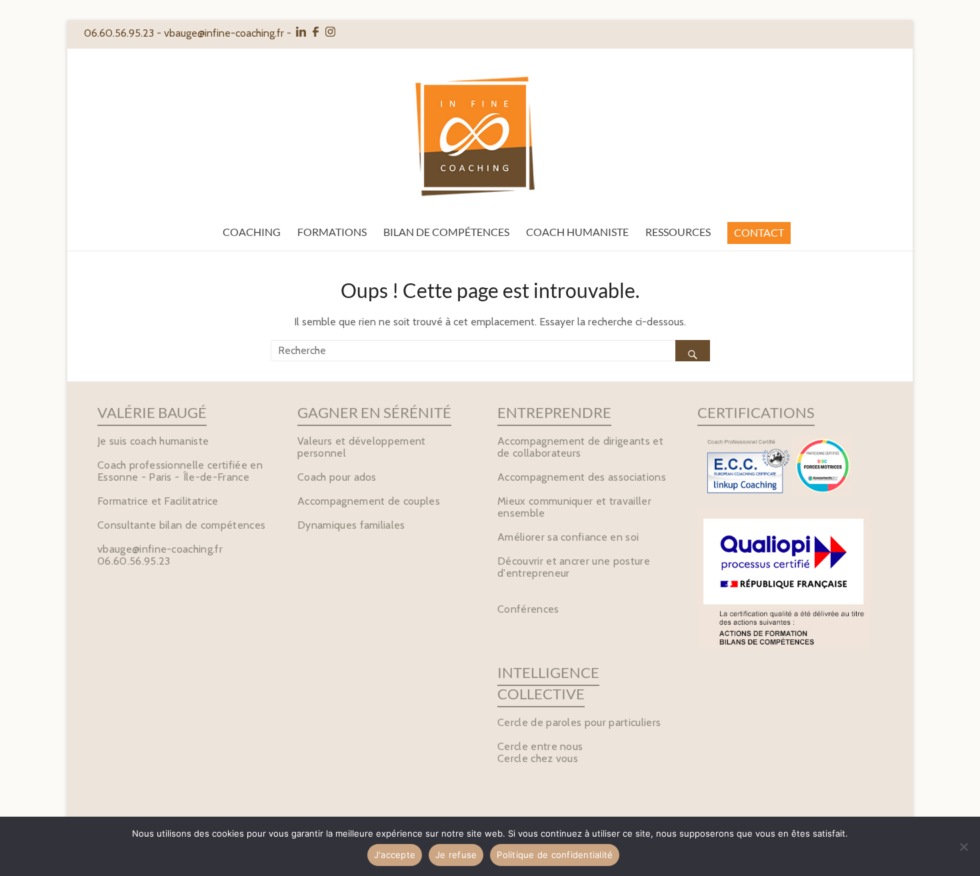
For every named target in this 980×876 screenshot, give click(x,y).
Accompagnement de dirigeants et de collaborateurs (580, 447)
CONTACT (759, 232)
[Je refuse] (963, 846)
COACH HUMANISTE (577, 231)
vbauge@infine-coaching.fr (224, 33)
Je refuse (456, 854)
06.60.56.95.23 (133, 561)
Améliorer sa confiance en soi (568, 537)
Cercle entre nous (540, 746)
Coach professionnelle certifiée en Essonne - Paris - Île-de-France (180, 471)
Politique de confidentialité (555, 854)
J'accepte (394, 854)
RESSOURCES (678, 231)
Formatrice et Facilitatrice (158, 501)
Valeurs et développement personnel (361, 447)
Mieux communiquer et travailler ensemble (574, 507)
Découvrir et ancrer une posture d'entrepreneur (573, 567)
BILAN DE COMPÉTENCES (446, 231)
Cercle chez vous (537, 758)
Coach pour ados (337, 477)
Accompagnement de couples (368, 501)
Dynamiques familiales (351, 525)
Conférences (528, 609)
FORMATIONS (332, 231)
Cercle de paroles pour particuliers (579, 722)
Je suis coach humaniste (153, 441)
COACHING (252, 231)
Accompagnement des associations (581, 477)
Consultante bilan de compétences (181, 525)
